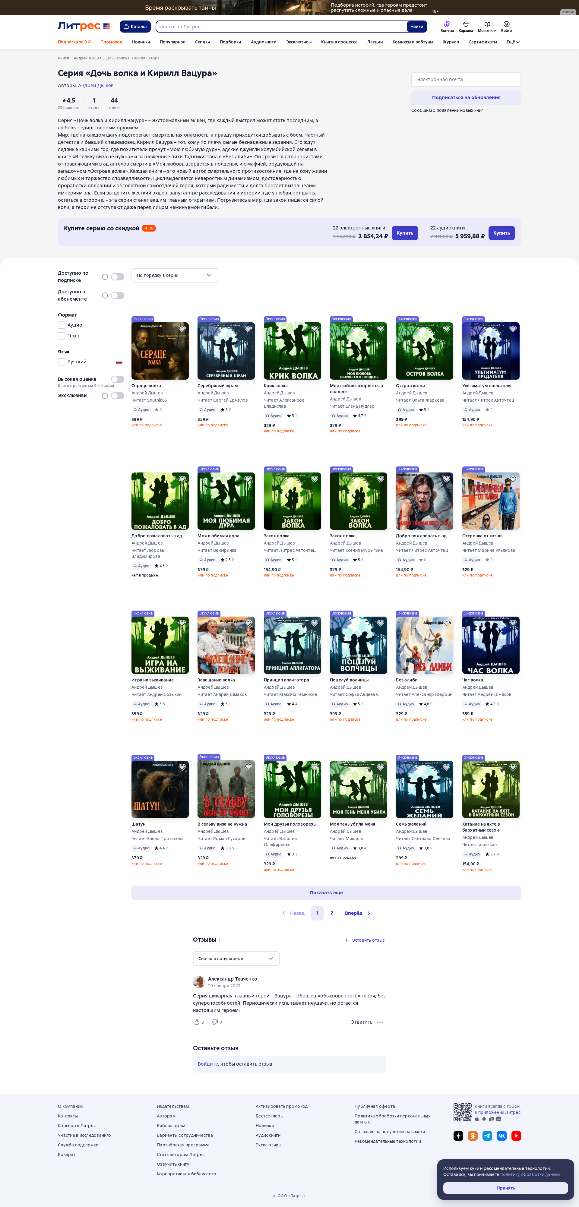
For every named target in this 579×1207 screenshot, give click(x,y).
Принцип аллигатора (286, 680)
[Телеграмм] (487, 1136)
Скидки (202, 42)
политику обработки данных (530, 1174)
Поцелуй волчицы (349, 680)
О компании (70, 1106)
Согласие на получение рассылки (390, 1131)
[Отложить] (182, 329)
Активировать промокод (282, 1106)
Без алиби (407, 680)
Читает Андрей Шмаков (222, 694)
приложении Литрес (499, 1112)
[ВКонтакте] (502, 1136)
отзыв (93, 108)
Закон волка (277, 536)
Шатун (138, 824)
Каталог (139, 26)
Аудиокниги (264, 42)
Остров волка (410, 385)
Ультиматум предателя (487, 385)
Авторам (166, 1116)
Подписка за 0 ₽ (74, 42)
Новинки (141, 42)
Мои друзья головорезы (290, 824)
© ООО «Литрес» (289, 1196)
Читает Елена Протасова (157, 838)
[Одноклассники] (473, 1136)
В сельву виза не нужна (222, 824)
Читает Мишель (346, 838)
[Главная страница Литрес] (84, 26)
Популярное (172, 42)
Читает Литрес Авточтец (488, 400)
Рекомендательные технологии (388, 1141)
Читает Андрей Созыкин (156, 694)
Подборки (230, 42)
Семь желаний (411, 824)
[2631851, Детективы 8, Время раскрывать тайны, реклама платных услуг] (289, 7)
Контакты (68, 1116)
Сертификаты (483, 42)
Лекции (375, 42)
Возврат (67, 1154)
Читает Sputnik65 (149, 400)
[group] (289, 982)
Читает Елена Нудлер (352, 406)
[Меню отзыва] (379, 1022)
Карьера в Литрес (77, 1125)
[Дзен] (458, 1136)
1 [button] (317, 913)
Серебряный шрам (218, 385)
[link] (281, 979)
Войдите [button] (208, 1064)
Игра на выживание (152, 680)
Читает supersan (479, 844)
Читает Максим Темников (291, 694)
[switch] (117, 276)
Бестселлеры (269, 1116)
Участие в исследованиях (84, 1135)
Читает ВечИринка (217, 550)
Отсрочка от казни (482, 536)
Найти (416, 26)
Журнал (451, 42)
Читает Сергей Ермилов (223, 400)
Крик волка (276, 385)
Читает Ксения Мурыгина (356, 550)
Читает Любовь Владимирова (147, 553)
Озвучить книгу (173, 1164)
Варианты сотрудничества (185, 1135)
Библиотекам (171, 1125)
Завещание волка (216, 680)
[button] (358, 913)
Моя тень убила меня (352, 824)
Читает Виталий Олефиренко (280, 841)
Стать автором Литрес (180, 1154)
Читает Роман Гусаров (221, 838)
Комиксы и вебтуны (413, 42)
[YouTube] (516, 1136)
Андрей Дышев (147, 393)
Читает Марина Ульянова (489, 550)
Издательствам (173, 1106)
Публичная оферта (375, 1106)
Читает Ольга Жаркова (420, 400)
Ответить (361, 1022)
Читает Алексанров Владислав (284, 403)
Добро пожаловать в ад (156, 536)
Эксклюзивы (299, 42)
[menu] (174, 275)
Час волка (472, 680)
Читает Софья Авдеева (354, 694)
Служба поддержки (78, 1145)
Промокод (111, 42)
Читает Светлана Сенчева (423, 838)
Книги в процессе (339, 42)
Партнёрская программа (183, 1145)
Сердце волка (146, 385)
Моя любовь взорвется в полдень (356, 388)
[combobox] (281, 26)
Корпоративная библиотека (186, 1174)
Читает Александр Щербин (424, 694)
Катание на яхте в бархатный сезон (481, 827)
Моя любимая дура (218, 536)
